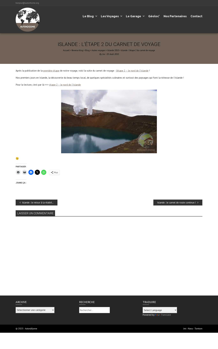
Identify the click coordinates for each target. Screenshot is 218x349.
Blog (87, 50)
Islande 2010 (113, 50)
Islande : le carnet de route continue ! (176, 202)
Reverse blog (77, 50)
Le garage (133, 16)
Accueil (66, 50)
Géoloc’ (154, 16)
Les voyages (110, 16)
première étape (51, 70)
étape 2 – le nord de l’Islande (65, 84)
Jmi (103, 54)
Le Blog (88, 16)
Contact (196, 16)
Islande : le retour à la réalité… (37, 202)
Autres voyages (98, 50)
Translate (166, 314)
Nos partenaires (175, 16)
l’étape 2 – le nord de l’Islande (132, 70)
